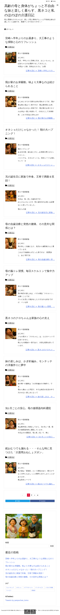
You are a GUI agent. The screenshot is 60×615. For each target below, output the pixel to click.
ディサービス (39, 587)
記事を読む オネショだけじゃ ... (40, 165)
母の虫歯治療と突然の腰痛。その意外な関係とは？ (26, 577)
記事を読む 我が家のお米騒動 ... (40, 118)
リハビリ (8, 590)
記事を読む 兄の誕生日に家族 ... (40, 212)
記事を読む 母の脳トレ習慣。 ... (40, 306)
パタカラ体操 (49, 587)
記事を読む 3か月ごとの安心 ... (41, 437)
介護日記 (10, 47)
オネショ (18, 587)
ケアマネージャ (28, 587)
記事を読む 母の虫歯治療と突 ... (40, 259)
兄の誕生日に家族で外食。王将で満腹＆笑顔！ (24, 573)
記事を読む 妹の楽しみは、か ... (40, 397)
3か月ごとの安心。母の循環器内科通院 (28, 408)
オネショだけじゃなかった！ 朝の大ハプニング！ (26, 569)
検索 (7, 542)
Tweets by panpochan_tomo (16, 600)
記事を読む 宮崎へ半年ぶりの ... (40, 70)
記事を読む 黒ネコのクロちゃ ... (40, 350)
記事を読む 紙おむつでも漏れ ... (40, 484)
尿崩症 (33, 590)
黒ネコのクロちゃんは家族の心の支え (27, 317)
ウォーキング (10, 587)
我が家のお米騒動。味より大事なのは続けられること (27, 566)
